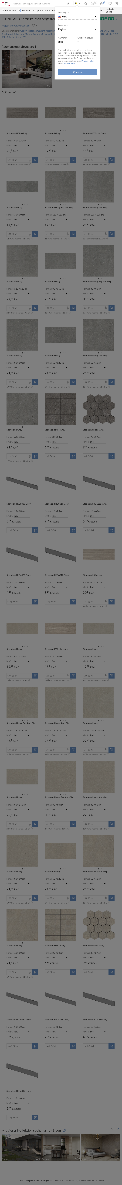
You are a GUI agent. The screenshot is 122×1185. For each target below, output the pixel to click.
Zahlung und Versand (32, 4)
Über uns (17, 4)
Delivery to (63, 12)
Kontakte (46, 4)
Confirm (77, 72)
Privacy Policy (87, 61)
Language (63, 25)
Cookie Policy (68, 63)
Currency (62, 37)
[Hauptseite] (6, 4)
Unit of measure (85, 37)
